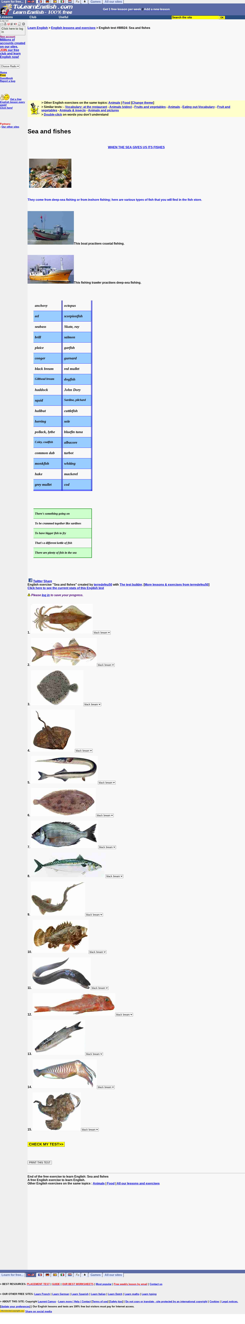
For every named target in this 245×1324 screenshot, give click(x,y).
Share (47, 581)
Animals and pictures (103, 110)
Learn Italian (98, 1294)
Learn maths (132, 1294)
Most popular (104, 1284)
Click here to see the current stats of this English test (66, 588)
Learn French (42, 1294)
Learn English (38, 27)
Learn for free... (12, 1275)
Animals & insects (73, 110)
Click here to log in (12, 30)
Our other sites (10, 126)
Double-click (53, 114)
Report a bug (7, 81)
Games (96, 1275)
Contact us (156, 1284)
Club (32, 17)
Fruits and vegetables (150, 107)
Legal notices (229, 1301)
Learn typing (149, 1294)
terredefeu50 (103, 584)
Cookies (214, 1301)
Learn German (60, 1294)
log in (46, 595)
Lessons (6, 17)
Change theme (142, 102)
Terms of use (100, 1301)
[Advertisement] (136, 63)
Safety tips (116, 1301)
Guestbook (6, 78)
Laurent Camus (47, 1301)
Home (3, 72)
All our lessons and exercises (138, 1183)
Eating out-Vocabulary (198, 107)
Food (126, 102)
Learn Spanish (80, 1294)
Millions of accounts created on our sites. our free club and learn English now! (12, 48)
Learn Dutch (115, 1294)
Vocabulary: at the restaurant (86, 107)
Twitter (38, 581)
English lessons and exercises (73, 27)
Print (3, 75)
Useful (63, 17)
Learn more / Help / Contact (74, 1301)
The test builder (131, 584)
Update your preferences (15, 1306)
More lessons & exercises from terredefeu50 (176, 584)
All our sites (113, 1275)
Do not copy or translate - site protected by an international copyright (166, 1301)
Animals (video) (120, 107)
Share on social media (38, 1311)
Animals (114, 102)
